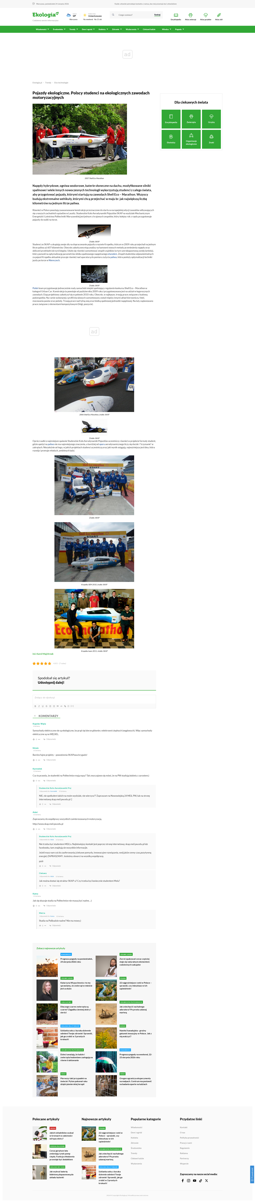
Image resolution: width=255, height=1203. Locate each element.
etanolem (112, 254)
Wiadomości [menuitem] (41, 29)
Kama (52, 916)
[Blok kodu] (61, 706)
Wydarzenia (136, 1164)
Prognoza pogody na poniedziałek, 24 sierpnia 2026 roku (76, 960)
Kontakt (183, 1127)
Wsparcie (184, 1164)
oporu (102, 444)
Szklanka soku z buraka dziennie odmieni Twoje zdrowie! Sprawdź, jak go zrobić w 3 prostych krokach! (76, 1034)
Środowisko (136, 1148)
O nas (182, 1133)
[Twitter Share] (140, 679)
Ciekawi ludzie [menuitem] (149, 29)
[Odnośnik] (65, 706)
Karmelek (53, 791)
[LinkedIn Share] (147, 679)
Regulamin (185, 1148)
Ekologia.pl (37, 82)
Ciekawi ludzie (137, 1158)
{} (68, 706)
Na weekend (88, 19)
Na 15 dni (98, 19)
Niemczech (54, 260)
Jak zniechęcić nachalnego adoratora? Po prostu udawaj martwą (133, 1009)
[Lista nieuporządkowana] (54, 706)
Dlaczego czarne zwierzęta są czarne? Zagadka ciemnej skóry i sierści (75, 1009)
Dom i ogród (136, 1133)
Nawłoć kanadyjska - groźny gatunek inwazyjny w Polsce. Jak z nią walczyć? (136, 1033)
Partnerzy (184, 1158)
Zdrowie (134, 1143)
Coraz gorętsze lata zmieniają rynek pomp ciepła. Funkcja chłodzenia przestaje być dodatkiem (62, 1155)
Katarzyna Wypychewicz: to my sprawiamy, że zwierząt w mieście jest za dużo (76, 985)
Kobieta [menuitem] (102, 29)
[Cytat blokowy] (58, 706)
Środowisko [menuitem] (58, 29)
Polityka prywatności (189, 1138)
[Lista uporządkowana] (50, 706)
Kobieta (134, 1138)
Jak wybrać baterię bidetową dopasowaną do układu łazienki (61, 1174)
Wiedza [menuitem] (165, 29)
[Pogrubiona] (35, 706)
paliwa (113, 257)
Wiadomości (136, 1127)
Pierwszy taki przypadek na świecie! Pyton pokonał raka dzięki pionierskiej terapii (73, 1081)
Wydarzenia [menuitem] (131, 29)
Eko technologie (61, 82)
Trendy (48, 82)
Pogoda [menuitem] (178, 29)
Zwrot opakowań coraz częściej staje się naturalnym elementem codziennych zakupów (135, 962)
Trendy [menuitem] (72, 29)
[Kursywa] (39, 706)
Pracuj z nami (186, 1143)
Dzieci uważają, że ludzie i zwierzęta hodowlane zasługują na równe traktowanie (76, 1057)
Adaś (52, 840)
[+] (72, 706)
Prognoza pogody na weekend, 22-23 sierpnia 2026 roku (136, 1056)
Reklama (184, 1153)
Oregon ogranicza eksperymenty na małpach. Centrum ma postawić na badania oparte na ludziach (136, 1081)
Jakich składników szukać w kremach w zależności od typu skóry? (62, 1135)
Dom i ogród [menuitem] (87, 29)
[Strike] (46, 706)
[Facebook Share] (133, 679)
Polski (35, 288)
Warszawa (73, 19)
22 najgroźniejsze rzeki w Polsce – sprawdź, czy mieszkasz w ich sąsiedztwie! (136, 985)
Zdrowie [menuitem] (115, 29)
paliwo (51, 444)
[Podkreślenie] (43, 706)
